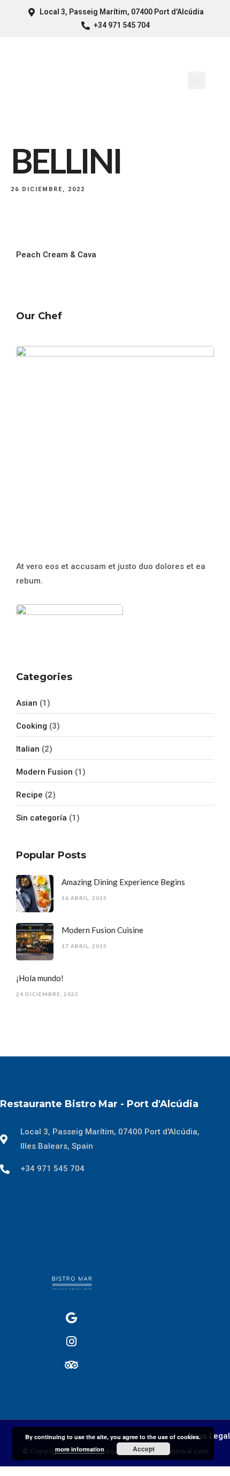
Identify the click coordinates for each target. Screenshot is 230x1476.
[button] (196, 80)
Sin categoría (41, 818)
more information (79, 1449)
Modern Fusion (44, 772)
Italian (28, 749)
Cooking (31, 726)
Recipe (29, 795)
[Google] (71, 1318)
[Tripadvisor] (71, 1365)
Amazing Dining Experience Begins (123, 882)
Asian (26, 703)
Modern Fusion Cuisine (102, 930)
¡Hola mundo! (40, 978)
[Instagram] (71, 1341)
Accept (144, 1449)
